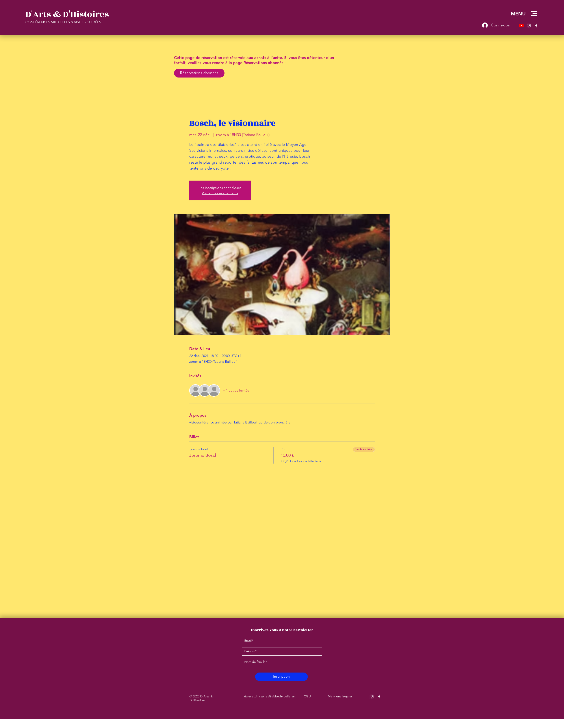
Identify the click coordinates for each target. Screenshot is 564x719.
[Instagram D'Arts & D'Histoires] (371, 696)
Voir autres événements (220, 193)
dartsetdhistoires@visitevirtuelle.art (270, 696)
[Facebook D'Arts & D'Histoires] (379, 696)
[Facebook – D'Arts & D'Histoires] (536, 25)
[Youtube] (521, 25)
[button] (534, 13)
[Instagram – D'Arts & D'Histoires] (528, 25)
